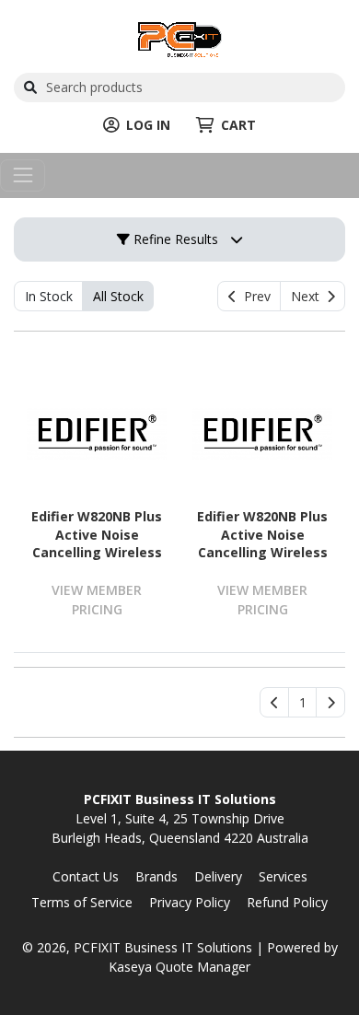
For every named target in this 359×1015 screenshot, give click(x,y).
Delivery (218, 876)
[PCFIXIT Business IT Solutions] (180, 37)
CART (238, 125)
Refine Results (174, 239)
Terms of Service (82, 902)
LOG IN (148, 125)
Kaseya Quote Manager (179, 966)
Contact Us (85, 876)
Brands (156, 876)
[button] (302, 702)
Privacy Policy (189, 902)
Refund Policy (287, 902)
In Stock (49, 296)
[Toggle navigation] (22, 175)
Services (283, 876)
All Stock (118, 296)
